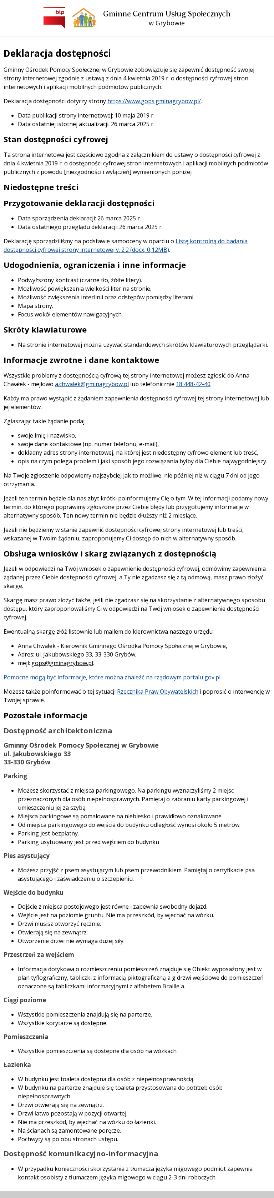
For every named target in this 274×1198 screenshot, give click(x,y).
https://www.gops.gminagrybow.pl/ (154, 101)
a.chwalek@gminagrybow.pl (92, 384)
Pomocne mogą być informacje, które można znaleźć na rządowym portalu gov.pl (112, 677)
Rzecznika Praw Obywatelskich (157, 691)
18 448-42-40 (193, 384)
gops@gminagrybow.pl (62, 663)
